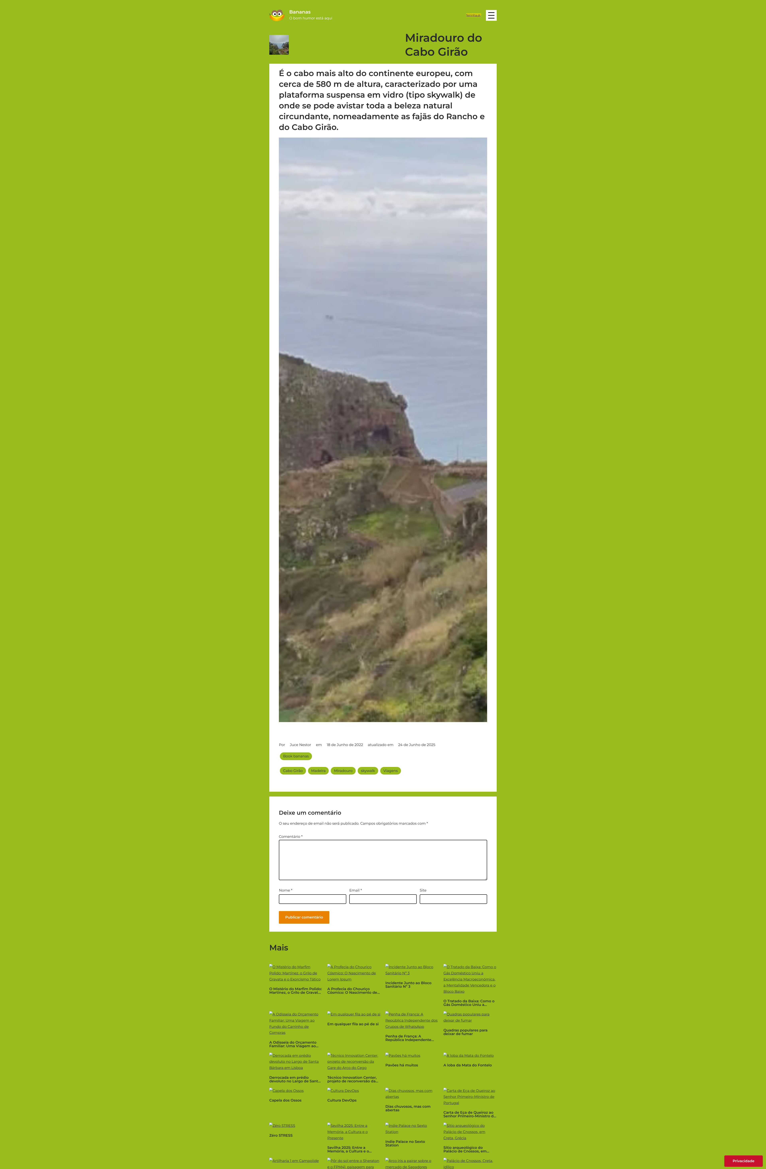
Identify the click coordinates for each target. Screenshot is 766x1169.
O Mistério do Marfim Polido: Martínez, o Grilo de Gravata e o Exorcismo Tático (295, 990)
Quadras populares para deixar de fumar (465, 1032)
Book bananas (296, 756)
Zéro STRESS (281, 1135)
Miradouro (343, 771)
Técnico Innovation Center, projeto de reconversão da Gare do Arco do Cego (352, 1079)
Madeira (318, 771)
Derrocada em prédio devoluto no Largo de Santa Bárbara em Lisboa (294, 1079)
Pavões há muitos (401, 1065)
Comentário (291, 836)
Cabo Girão (293, 771)
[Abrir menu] (491, 15)
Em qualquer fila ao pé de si (353, 1024)
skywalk (368, 771)
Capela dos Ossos (285, 1100)
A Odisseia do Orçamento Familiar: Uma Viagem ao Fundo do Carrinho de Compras (292, 1044)
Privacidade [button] (743, 1161)
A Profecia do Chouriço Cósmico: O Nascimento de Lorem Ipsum (352, 990)
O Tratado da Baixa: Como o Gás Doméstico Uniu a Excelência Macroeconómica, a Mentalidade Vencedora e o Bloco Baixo (469, 1003)
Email (355, 890)
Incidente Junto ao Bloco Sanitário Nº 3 (408, 984)
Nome (285, 890)
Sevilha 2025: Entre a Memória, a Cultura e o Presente (348, 1149)
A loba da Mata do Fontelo (467, 1065)
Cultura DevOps (341, 1100)
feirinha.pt (473, 15)
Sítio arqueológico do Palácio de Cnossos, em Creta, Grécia (465, 1149)
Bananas (300, 12)
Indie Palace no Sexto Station (405, 1143)
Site (423, 890)
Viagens (390, 771)
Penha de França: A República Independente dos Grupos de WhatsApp (409, 1038)
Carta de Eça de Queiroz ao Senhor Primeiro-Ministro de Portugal (469, 1114)
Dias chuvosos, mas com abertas (407, 1108)
